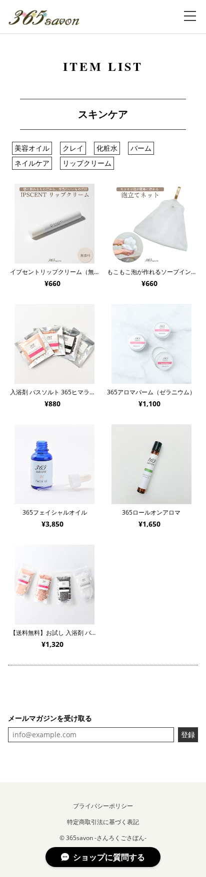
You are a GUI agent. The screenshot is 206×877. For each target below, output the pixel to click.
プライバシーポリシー (103, 806)
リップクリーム (87, 163)
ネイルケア (32, 163)
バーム (141, 148)
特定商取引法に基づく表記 (103, 822)
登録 (188, 734)
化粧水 (107, 148)
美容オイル (32, 148)
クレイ (73, 148)
